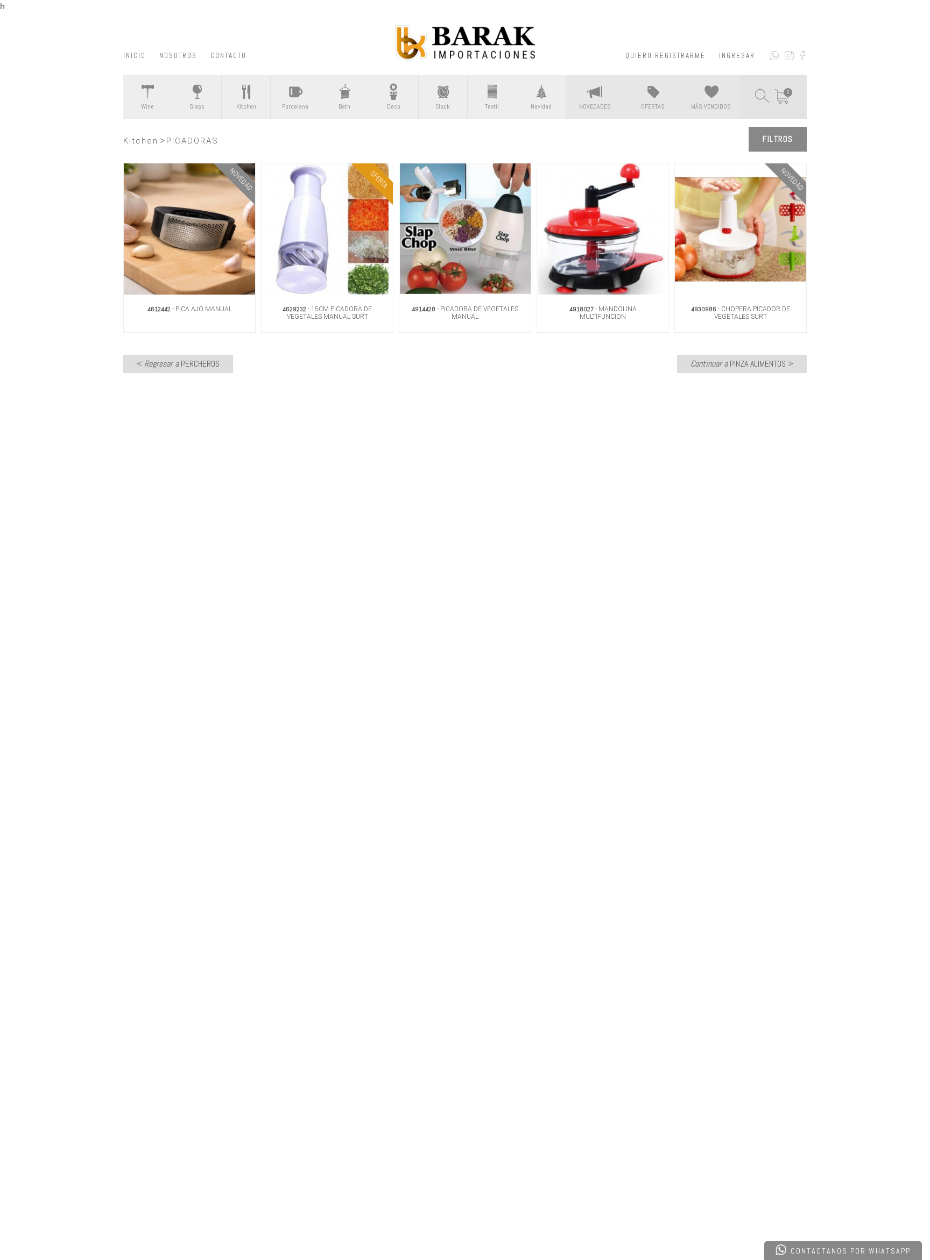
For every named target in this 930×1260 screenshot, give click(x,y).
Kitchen (140, 141)
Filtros (778, 139)
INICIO (134, 55)
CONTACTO (228, 55)
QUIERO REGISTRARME (665, 55)
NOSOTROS (178, 55)
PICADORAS (192, 141)
